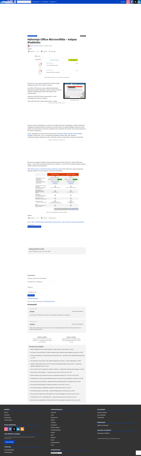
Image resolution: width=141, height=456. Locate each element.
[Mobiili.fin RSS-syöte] (22, 429)
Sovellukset (54, 425)
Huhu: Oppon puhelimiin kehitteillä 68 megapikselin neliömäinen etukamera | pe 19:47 (50, 387)
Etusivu (6, 412)
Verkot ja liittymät (55, 427)
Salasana (30, 287)
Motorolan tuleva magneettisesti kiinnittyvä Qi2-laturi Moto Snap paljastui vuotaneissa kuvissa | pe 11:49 (55, 400)
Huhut (52, 445)
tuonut (36, 83)
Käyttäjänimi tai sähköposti (35, 281)
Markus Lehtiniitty (34, 45)
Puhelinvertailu (8, 420)
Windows (35, 35)
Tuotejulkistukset (55, 442)
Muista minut (32, 292)
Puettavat (53, 422)
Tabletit (52, 420)
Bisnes (52, 440)
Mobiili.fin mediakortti (102, 425)
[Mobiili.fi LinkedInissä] (139, 2)
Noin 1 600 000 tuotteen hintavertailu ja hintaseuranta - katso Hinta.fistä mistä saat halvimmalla (58, 222)
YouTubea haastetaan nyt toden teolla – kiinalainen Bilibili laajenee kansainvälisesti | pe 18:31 (52, 390)
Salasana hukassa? (33, 298)
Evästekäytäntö (8, 452)
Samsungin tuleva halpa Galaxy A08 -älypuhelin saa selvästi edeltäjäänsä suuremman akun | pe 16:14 (54, 393)
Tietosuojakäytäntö (9, 449)
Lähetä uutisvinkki (102, 412)
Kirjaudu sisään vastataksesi (77, 311)
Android (53, 432)
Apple (29, 35)
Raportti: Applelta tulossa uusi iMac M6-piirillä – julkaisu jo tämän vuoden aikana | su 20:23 (52, 349)
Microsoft (30, 226)
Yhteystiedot (100, 417)
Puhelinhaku (7, 417)
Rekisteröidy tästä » (49, 301)
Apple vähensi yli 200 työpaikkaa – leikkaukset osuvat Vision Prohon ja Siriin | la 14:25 (51, 372)
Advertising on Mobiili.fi (103, 433)
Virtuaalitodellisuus (56, 430)
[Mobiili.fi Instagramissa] (128, 2)
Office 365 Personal (37, 226)
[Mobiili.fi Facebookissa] (132, 2)
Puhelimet (7, 415)
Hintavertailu (45, 1)
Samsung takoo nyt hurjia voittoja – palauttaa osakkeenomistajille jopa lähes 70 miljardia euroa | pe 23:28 (55, 381)
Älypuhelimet (54, 417)
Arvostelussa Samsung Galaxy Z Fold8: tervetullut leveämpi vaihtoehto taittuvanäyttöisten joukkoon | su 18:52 (56, 352)
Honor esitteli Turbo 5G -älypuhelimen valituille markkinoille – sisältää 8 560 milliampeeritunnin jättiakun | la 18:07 (57, 369)
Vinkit (52, 415)
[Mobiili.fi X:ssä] (135, 2)
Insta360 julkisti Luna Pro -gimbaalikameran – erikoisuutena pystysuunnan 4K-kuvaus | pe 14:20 (53, 397)
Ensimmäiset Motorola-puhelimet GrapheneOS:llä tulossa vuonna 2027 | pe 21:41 (49, 384)
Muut (32, 35)
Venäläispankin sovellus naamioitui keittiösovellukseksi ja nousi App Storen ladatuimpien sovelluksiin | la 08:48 (56, 378)
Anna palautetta (101, 415)
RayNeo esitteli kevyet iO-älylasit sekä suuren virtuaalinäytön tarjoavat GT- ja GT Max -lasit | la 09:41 (54, 375)
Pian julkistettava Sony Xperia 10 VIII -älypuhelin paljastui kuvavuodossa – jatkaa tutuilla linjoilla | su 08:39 (55, 360)
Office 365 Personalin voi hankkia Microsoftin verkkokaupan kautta (45, 169)
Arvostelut (53, 412)
